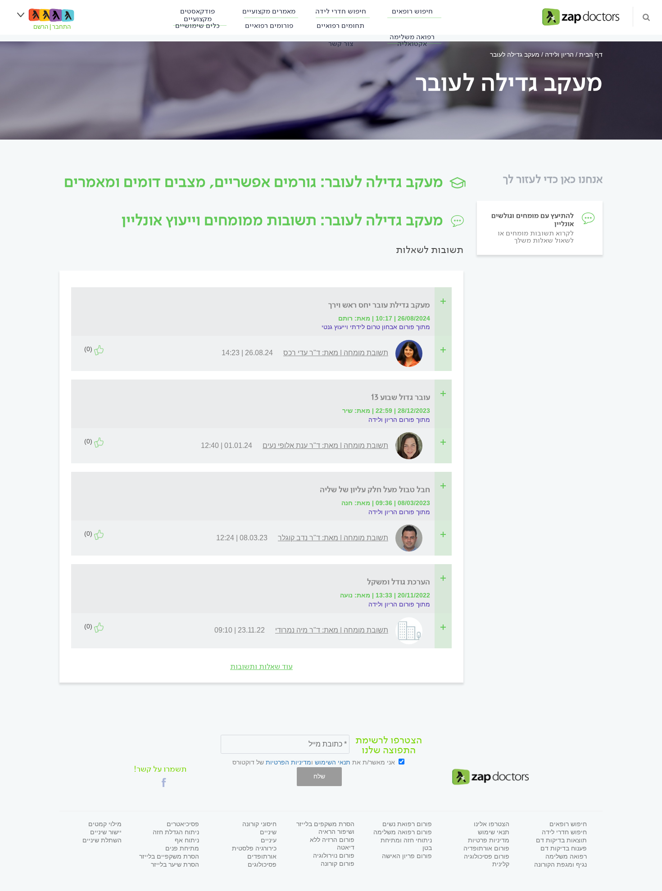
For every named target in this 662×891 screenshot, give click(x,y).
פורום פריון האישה (407, 855)
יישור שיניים (106, 832)
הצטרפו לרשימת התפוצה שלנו (388, 745)
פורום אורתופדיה (486, 848)
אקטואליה (412, 43)
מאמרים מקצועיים (268, 11)
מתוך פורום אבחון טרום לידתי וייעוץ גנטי (376, 326)
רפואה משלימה (566, 856)
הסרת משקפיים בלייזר (169, 856)
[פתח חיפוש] (646, 16)
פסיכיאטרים (183, 824)
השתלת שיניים (102, 840)
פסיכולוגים (262, 864)
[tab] (264, 305)
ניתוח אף (187, 840)
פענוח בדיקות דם (563, 848)
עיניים (269, 840)
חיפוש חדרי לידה (340, 11)
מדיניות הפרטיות (288, 762)
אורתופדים (262, 856)
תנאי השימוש (332, 762)
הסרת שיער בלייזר (175, 864)
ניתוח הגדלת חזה (176, 832)
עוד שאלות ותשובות (261, 666)
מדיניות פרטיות (488, 840)
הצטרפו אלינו (491, 824)
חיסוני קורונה (259, 824)
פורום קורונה (337, 863)
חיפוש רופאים (412, 11)
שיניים (268, 832)
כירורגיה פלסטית (254, 848)
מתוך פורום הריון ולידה (399, 419)
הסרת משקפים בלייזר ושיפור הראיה (325, 827)
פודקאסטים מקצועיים (197, 15)
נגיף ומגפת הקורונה (560, 864)
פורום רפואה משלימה (402, 832)
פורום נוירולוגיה (333, 855)
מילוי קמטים (105, 824)
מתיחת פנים (182, 848)
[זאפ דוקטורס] (580, 16)
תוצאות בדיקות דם (561, 840)
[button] (164, 782)
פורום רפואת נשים (407, 824)
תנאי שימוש (493, 832)
